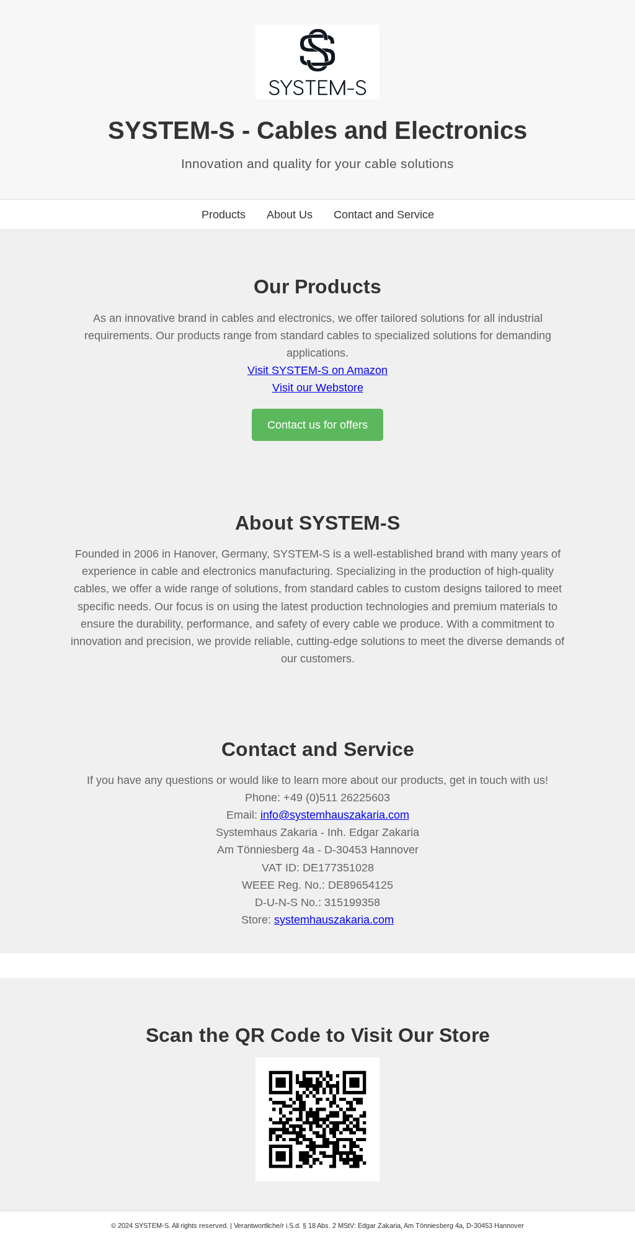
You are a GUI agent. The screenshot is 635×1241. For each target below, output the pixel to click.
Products (224, 214)
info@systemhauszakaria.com (334, 815)
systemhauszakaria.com (334, 920)
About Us (290, 214)
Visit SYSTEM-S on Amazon (317, 370)
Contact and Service (384, 214)
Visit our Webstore (317, 387)
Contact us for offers (317, 425)
